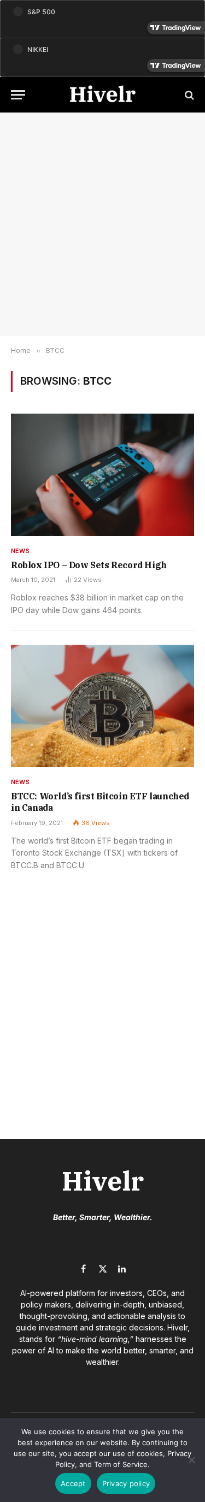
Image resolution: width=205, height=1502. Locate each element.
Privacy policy (126, 1483)
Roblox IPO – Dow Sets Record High (89, 564)
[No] (191, 1459)
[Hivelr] (103, 95)
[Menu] (18, 95)
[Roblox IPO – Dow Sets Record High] (102, 474)
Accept (73, 1483)
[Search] (188, 95)
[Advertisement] (102, 224)
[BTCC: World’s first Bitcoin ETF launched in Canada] (102, 706)
